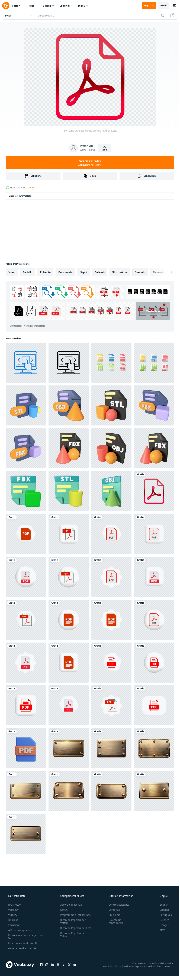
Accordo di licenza (70, 904)
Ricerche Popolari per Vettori (72, 921)
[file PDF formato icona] (26, 534)
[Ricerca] (160, 15)
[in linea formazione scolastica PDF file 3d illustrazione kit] (26, 748)
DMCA (62, 909)
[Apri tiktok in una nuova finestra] (63, 964)
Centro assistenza (117, 904)
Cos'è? (31, 187)
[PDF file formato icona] (111, 663)
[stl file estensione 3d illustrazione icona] (26, 405)
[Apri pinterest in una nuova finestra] (58, 964)
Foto (31, 5)
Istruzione (14, 925)
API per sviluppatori (19, 930)
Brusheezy (14, 904)
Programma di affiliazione (74, 914)
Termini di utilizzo (109, 966)
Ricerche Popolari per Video (72, 937)
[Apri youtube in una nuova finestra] (74, 964)
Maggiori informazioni (20, 195)
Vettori (16, 5)
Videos (47, 5)
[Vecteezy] (5, 5)
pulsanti (100, 272)
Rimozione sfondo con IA (22, 943)
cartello (27, 272)
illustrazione (119, 272)
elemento (159, 272)
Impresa (13, 920)
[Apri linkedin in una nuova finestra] (52, 964)
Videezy (12, 914)
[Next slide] (166, 272)
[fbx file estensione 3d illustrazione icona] (154, 405)
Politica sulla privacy (131, 966)
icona (11, 272)
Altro (160, 930)
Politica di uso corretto (157, 966)
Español (162, 909)
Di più (81, 5)
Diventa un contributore (114, 921)
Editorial (64, 5)
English (161, 904)
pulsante (45, 272)
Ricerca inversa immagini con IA (23, 937)
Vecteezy (13, 909)
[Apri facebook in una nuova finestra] (41, 964)
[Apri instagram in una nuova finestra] (46, 964)
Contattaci (113, 909)
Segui (103, 149)
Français (162, 925)
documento (65, 272)
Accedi (160, 5)
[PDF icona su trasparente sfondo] (154, 491)
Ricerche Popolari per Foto (72, 929)
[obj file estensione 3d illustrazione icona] (69, 405)
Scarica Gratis (88, 162)
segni (83, 272)
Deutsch (162, 920)
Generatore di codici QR (22, 948)
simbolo (140, 272)
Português (163, 914)
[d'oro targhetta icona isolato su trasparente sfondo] (69, 748)
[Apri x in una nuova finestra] (69, 964)
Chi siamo (112, 914)
